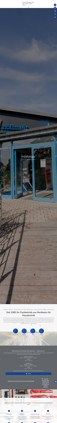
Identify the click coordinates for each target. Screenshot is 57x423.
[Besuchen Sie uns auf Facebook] (55, 14)
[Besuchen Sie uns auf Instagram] (55, 17)
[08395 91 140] (55, 5)
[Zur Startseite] (28, 3)
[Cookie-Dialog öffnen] (56, 382)
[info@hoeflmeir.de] (55, 8)
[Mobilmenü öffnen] (28, 7)
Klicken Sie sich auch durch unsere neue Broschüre (20, 381)
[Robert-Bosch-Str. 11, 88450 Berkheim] (55, 11)
